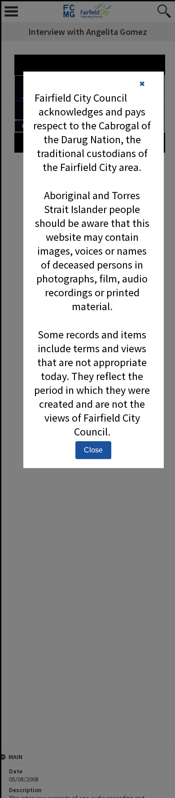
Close (93, 450)
